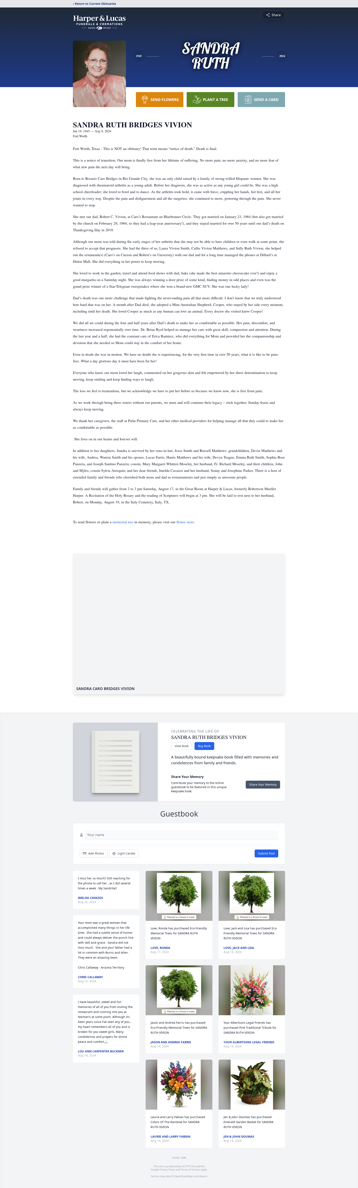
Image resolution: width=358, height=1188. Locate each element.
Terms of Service (190, 1169)
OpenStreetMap (183, 1176)
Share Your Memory (263, 784)
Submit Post (266, 853)
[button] (179, 896)
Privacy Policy (167, 1169)
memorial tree (122, 521)
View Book (182, 746)
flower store (185, 521)
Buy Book (204, 746)
